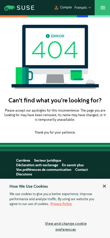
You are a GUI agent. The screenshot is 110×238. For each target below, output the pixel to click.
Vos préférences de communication (43, 170)
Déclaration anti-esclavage (37, 165)
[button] (63, 7)
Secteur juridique (47, 160)
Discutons (24, 174)
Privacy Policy (61, 204)
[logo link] (15, 7)
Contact (81, 170)
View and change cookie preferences (66, 226)
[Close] (104, 186)
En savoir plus (73, 165)
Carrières (23, 160)
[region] (55, 208)
